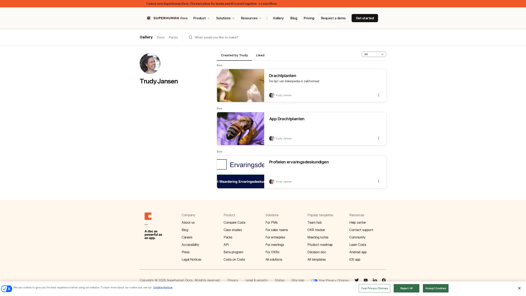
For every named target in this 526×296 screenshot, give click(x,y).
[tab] (234, 57)
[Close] (519, 288)
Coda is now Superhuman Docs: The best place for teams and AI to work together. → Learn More (211, 3)
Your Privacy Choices (333, 280)
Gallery (278, 18)
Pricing (309, 18)
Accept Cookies (435, 288)
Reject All (406, 288)
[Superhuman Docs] (167, 18)
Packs (173, 37)
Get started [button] (365, 18)
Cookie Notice (162, 287)
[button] (374, 54)
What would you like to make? (217, 37)
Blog (293, 18)
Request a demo (333, 18)
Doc (220, 65)
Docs (161, 37)
